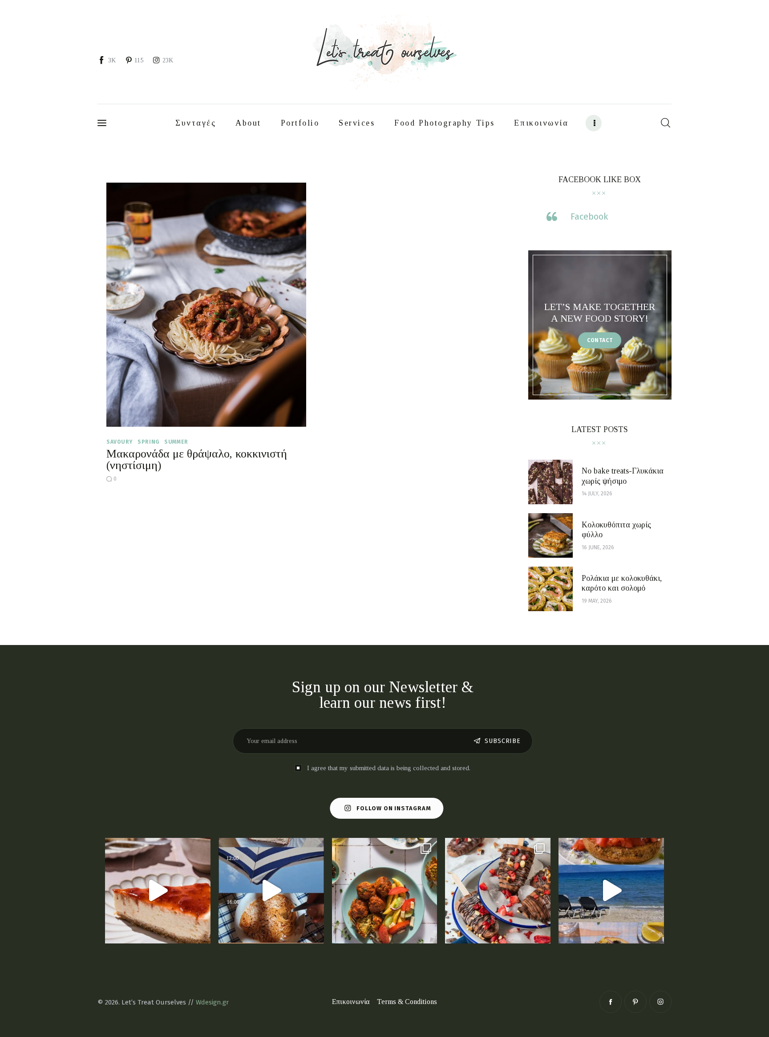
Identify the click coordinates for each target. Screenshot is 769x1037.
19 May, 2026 (597, 601)
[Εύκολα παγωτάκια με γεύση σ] (497, 890)
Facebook (589, 216)
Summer (176, 442)
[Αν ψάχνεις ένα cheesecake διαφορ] (157, 890)
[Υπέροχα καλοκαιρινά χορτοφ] (384, 890)
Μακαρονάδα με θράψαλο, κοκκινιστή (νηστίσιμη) (196, 459)
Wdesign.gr (212, 1002)
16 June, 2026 (598, 547)
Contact (600, 340)
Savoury (119, 442)
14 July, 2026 (597, 493)
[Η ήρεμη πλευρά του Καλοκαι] (271, 890)
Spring (149, 442)
